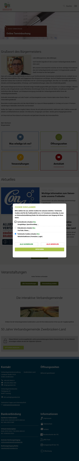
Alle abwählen (52, 244)
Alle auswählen (26, 244)
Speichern (39, 249)
